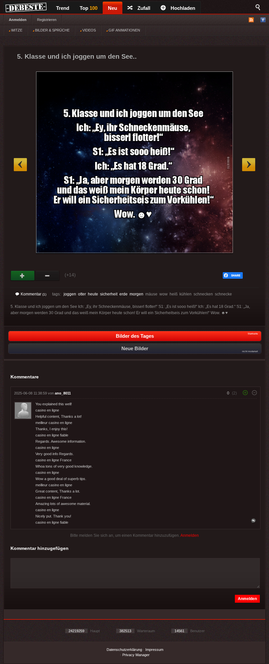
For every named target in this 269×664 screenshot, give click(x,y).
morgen (136, 294)
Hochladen (183, 8)
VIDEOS (88, 30)
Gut (22, 276)
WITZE (16, 30)
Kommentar (33, 294)
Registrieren (46, 20)
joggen (70, 294)
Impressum (154, 650)
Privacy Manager (136, 655)
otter (82, 294)
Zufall (143, 8)
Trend (62, 8)
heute (93, 294)
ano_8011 (63, 393)
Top (88, 8)
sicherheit (108, 294)
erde (123, 294)
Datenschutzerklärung (124, 650)
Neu (112, 8)
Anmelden (18, 20)
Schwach (47, 276)
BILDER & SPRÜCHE (52, 30)
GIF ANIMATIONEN (124, 30)
